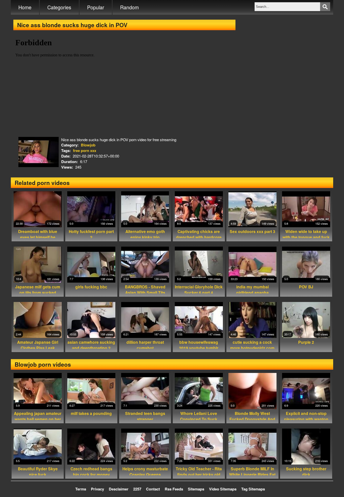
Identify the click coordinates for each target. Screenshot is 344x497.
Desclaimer (118, 489)
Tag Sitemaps (253, 489)
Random (129, 7)
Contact (153, 489)
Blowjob (88, 145)
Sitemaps (196, 489)
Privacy (97, 489)
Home (24, 7)
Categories (59, 7)
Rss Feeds (174, 489)
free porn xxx (84, 150)
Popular (95, 7)
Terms (80, 489)
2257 (137, 489)
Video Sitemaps (222, 489)
